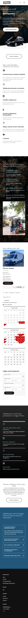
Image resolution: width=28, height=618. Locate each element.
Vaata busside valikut (10, 29)
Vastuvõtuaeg (7, 378)
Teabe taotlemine (8, 283)
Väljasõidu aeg (7, 387)
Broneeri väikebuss (14, 56)
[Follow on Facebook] (4, 611)
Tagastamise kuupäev (9, 383)
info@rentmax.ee (6, 607)
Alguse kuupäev (7, 374)
